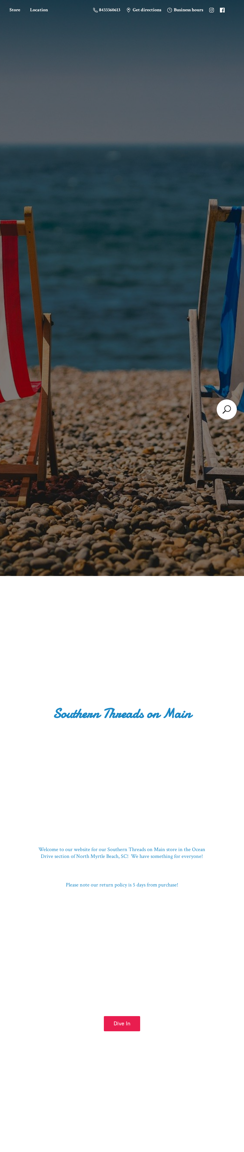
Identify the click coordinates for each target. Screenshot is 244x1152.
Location (39, 10)
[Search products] (226, 409)
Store (15, 10)
